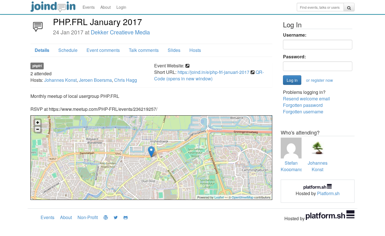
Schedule (68, 50)
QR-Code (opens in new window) (209, 75)
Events (89, 7)
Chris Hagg (125, 80)
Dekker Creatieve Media (120, 32)
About (105, 7)
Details (42, 50)
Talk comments (144, 50)
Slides (174, 50)
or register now (319, 80)
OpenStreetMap (242, 197)
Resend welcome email (306, 98)
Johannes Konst (60, 80)
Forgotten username (303, 111)
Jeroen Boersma (95, 80)
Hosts (195, 50)
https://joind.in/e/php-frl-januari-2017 (213, 72)
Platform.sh (328, 193)
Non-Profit (88, 217)
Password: (294, 57)
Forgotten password (303, 105)
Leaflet (219, 197)
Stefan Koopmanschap (296, 166)
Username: (294, 35)
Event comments (103, 50)
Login (121, 7)
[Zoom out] (37, 129)
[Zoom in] (37, 122)
